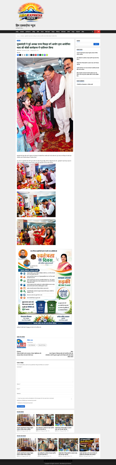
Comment (19, 367)
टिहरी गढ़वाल (47, 31)
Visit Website (31, 345)
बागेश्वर (68, 31)
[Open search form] (92, 31)
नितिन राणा (19, 50)
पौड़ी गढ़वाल (63, 31)
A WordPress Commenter (82, 84)
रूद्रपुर (73, 31)
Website (19, 393)
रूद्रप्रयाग (78, 31)
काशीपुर (33, 31)
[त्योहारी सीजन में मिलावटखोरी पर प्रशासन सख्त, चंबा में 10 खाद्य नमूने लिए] (64, 420)
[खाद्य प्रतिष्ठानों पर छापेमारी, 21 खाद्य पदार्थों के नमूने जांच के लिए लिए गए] (45, 420)
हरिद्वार (83, 31)
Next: (59, 354)
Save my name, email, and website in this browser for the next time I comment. (36, 398)
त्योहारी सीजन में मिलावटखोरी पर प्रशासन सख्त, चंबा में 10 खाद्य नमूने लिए (63, 428)
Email (18, 388)
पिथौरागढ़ (58, 31)
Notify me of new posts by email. (25, 403)
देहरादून (53, 31)
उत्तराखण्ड (22, 31)
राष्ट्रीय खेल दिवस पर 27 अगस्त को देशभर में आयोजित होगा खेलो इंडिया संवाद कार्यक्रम (88, 453)
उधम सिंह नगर (28, 31)
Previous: (29, 353)
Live (98, 31)
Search (78, 40)
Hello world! (90, 84)
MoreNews (62, 463)
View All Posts (42, 345)
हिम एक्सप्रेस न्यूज (25, 25)
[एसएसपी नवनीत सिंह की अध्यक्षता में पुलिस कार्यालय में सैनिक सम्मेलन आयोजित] (26, 420)
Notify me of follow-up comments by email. (26, 400)
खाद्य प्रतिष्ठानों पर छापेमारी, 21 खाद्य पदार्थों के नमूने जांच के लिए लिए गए (45, 428)
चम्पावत (42, 31)
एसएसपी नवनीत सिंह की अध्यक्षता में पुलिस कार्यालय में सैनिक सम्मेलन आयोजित (25, 428)
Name (18, 384)
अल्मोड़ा (17, 31)
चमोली (38, 31)
